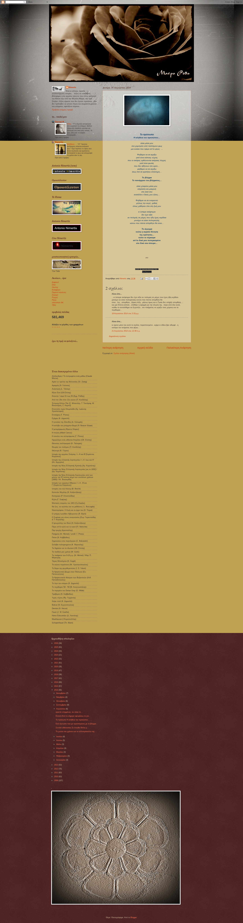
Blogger (133, 917)
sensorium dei (57, 302)
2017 (56, 678)
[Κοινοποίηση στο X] (151, 278)
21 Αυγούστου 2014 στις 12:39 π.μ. (126, 331)
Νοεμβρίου (60, 697)
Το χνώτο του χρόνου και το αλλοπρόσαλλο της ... (76, 731)
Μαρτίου (60, 752)
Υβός (54, 305)
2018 (56, 674)
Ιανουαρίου (61, 760)
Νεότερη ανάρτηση (113, 347)
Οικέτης (55, 287)
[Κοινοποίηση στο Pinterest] (157, 278)
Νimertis (72, 87)
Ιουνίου (59, 740)
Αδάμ (69, 124)
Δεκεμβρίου (61, 693)
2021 (56, 663)
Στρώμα (55, 295)
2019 (56, 670)
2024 (56, 651)
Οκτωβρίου (61, 701)
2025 (56, 647)
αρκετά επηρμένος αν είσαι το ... (69, 712)
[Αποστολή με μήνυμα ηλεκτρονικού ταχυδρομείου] (146, 278)
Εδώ (54, 285)
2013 (56, 765)
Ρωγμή (55, 297)
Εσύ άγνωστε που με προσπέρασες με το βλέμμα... (77, 724)
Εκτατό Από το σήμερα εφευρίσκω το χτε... (73, 716)
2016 (56, 682)
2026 (56, 643)
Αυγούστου (61, 709)
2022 (56, 659)
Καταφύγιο (56, 290)
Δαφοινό (55, 282)
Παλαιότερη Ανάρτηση (179, 347)
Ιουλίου (59, 736)
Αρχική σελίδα (145, 347)
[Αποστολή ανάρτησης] (141, 278)
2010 (56, 776)
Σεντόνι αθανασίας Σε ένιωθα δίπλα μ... (72, 728)
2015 (56, 686)
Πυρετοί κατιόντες (59, 292)
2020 (56, 667)
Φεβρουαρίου (62, 756)
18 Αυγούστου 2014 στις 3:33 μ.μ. (125, 313)
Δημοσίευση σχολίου (117, 336)
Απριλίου (60, 748)
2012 (56, 769)
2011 (56, 773)
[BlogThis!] (149, 278)
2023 (56, 655)
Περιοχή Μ (59, 122)
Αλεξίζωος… (72, 144)
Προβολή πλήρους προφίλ (62, 110)
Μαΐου (59, 744)
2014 (56, 690)
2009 (56, 780)
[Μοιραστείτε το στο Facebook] (154, 278)
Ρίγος (54, 300)
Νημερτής (59, 142)
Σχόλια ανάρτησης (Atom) (124, 353)
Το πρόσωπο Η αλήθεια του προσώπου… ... (74, 720)
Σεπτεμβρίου (61, 705)
